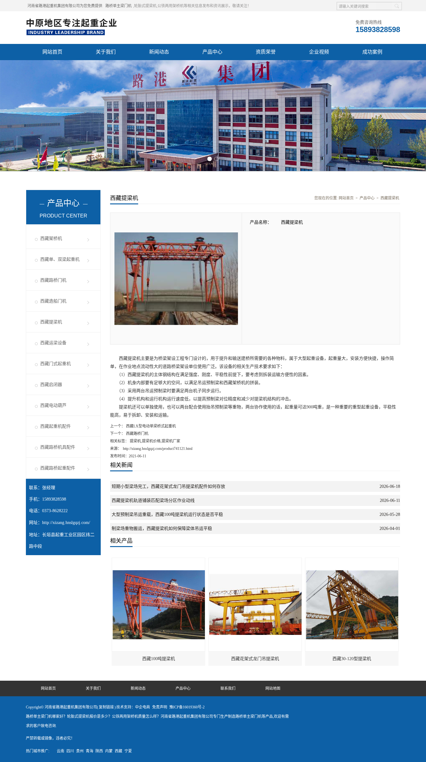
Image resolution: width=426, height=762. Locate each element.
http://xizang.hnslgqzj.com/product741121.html (157, 448)
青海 (89, 751)
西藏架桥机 (51, 238)
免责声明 (159, 707)
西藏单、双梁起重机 (60, 259)
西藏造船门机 (53, 301)
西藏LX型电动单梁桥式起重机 (150, 426)
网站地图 (272, 688)
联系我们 (227, 688)
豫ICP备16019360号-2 (187, 707)
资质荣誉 (266, 52)
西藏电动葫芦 (53, 405)
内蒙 (109, 751)
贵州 (80, 751)
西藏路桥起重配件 (57, 468)
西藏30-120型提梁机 (351, 658)
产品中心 (212, 52)
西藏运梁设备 (53, 343)
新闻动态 (159, 52)
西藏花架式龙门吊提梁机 (255, 658)
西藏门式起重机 (55, 363)
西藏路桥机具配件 (57, 447)
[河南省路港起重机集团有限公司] (73, 19)
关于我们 (106, 52)
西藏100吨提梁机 (158, 658)
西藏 (118, 751)
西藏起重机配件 (55, 426)
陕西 (99, 751)
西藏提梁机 (51, 322)
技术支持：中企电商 (133, 707)
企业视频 (319, 52)
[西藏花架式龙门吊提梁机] (255, 561)
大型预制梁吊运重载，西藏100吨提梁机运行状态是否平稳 (167, 514)
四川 (70, 751)
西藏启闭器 (51, 384)
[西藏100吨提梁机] (159, 561)
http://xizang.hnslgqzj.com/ (66, 522)
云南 (60, 751)
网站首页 (52, 52)
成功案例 (372, 52)
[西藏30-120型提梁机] (352, 561)
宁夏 (128, 751)
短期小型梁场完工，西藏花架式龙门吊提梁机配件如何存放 (168, 486)
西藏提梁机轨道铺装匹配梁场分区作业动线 (153, 500)
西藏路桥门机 (53, 280)
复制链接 (106, 707)
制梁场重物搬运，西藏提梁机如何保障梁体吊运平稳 (162, 528)
